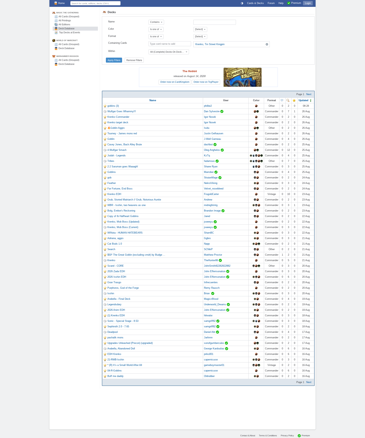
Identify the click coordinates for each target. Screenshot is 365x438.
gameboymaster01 (214, 365)
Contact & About (247, 435)
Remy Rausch (212, 287)
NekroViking (210, 183)
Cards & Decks (255, 3)
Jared (207, 216)
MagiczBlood (211, 298)
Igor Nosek (210, 116)
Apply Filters (114, 60)
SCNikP (208, 249)
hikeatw (208, 315)
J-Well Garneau (212, 139)
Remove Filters (134, 60)
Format (112, 36)
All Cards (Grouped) (69, 16)
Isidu (206, 127)
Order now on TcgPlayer (206, 82)
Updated (304, 100)
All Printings (65, 20)
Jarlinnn (208, 337)
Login (308, 3)
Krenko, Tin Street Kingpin (210, 44)
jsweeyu (209, 221)
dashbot (208, 144)
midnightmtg (210, 205)
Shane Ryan (210, 166)
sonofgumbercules (214, 343)
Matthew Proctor (213, 254)
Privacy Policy (287, 435)
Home (61, 3)
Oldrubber (209, 376)
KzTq (207, 155)
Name (111, 21)
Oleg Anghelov (212, 150)
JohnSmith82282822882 (217, 265)
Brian (207, 293)
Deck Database (67, 28)
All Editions (64, 24)
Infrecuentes (211, 282)
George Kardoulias (214, 348)
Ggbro (207, 238)
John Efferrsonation (215, 271)
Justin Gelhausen (213, 133)
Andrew (208, 199)
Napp (207, 243)
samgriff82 (210, 321)
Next (308, 94)
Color (111, 28)
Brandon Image (212, 210)
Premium (306, 435)
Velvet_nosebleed (213, 188)
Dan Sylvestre (212, 111)
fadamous (210, 161)
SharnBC (209, 232)
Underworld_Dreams (215, 304)
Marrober (209, 172)
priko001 (208, 354)
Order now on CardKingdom (174, 82)
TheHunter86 (211, 260)
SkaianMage (211, 177)
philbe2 (208, 105)
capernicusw (211, 359)
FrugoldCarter (211, 194)
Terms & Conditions (268, 435)
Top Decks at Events (69, 32)
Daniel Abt (210, 332)
